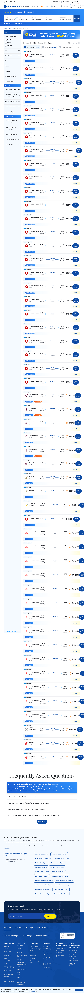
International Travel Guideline (74, 959)
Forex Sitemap (47, 949)
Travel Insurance (21, 969)
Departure (34, 17)
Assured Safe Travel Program (73, 951)
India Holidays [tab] (43, 927)
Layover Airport (10, 81)
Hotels (56, 6)
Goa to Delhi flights (41, 867)
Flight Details (74, 61)
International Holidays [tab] (24, 927)
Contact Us (56, 2)
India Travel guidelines (72, 964)
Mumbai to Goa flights (57, 867)
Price (6, 51)
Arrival (7, 66)
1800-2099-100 (10, 2)
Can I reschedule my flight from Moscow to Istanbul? (27, 809)
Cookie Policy (31, 991)
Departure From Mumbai (11, 128)
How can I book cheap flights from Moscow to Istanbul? (28, 803)
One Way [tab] (9, 12)
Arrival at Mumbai (11, 102)
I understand (79, 990)
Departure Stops (10, 36)
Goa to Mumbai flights (42, 872)
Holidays (19, 948)
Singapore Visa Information (21, 983)
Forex (36, 6)
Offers (32, 953)
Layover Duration (10, 76)
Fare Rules (8, 56)
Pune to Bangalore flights (43, 894)
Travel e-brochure (35, 946)
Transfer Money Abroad (34, 961)
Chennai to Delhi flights (61, 894)
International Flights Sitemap (47, 968)
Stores (67, 2)
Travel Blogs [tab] (27, 935)
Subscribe (50, 916)
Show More (42, 822)
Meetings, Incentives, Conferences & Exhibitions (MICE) (22, 962)
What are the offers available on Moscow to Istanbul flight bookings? (33, 784)
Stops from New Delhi (11, 121)
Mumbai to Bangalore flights (44, 880)
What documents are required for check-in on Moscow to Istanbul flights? (35, 815)
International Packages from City (47, 958)
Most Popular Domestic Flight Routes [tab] (16, 855)
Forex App (32, 958)
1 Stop (9, 43)
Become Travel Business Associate (9, 967)
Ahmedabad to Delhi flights (64, 880)
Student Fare (19, 23)
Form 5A (6, 984)
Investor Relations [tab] (43, 935)
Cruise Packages (61, 948)
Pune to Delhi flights (41, 876)
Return (46, 17)
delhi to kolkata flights (61, 889)
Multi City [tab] (29, 12)
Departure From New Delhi (11, 96)
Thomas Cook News (8, 971)
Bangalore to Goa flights (62, 885)
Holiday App (33, 955)
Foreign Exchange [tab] (11, 935)
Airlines (7, 71)
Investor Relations (9, 981)
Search (76, 19)
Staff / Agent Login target (35, 949)
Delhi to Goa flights (41, 863)
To (20, 17)
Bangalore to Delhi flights (43, 858)
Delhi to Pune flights (58, 872)
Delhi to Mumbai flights (42, 854)
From (6, 17)
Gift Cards (20, 967)
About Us (6, 946)
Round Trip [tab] (19, 12)
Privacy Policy (7, 961)
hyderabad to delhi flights (43, 889)
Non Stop (10, 40)
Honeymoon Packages (20, 951)
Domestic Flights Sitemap (48, 964)
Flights (46, 6)
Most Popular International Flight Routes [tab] (15, 860)
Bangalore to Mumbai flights (59, 876)
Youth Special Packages (60, 956)
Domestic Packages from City (47, 953)
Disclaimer (7, 958)
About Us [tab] (7, 927)
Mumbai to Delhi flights (59, 854)
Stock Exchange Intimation (8, 975)
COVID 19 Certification (72, 955)
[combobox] (10, 19)
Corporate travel (21, 980)
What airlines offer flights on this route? (22, 797)
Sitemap (45, 946)
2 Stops (9, 46)
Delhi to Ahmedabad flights (43, 885)
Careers (6, 963)
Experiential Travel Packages (61, 951)
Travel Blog (20, 977)
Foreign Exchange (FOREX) (22, 956)
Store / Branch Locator (8, 952)
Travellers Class (62, 17)
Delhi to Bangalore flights (61, 858)
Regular (8, 23)
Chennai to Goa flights (57, 863)
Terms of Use (7, 955)
